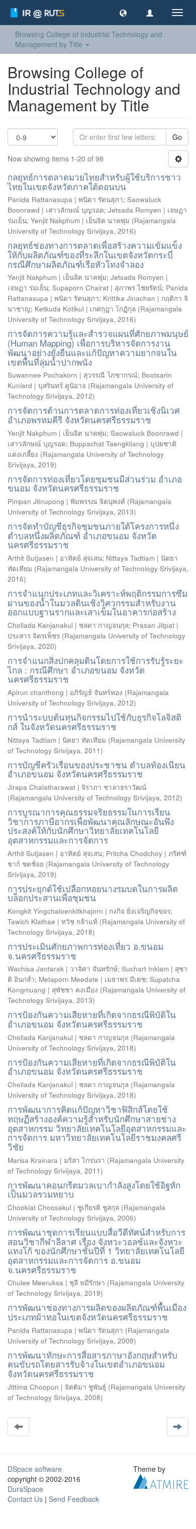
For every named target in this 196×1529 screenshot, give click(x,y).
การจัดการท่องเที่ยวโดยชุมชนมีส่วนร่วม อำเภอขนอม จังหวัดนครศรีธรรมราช (95, 483)
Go (177, 137)
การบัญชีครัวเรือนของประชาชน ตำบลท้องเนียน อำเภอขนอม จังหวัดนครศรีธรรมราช (96, 769)
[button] (123, 12)
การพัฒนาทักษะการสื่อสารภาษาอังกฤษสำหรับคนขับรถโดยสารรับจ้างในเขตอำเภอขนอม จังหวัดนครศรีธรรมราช (92, 1364)
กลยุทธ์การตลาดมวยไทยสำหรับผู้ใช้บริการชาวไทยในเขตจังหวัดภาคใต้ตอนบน (94, 182)
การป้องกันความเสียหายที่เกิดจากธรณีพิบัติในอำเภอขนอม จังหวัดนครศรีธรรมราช (92, 1019)
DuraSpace (25, 1489)
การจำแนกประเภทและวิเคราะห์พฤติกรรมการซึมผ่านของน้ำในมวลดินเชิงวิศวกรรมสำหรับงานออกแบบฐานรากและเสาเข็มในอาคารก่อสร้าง (97, 602)
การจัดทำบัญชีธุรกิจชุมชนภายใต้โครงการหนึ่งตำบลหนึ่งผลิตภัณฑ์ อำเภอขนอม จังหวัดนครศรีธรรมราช (93, 535)
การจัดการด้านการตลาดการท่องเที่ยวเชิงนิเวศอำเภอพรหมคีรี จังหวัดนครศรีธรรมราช (94, 415)
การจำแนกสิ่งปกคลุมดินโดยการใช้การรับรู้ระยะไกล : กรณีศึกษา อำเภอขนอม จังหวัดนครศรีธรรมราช (95, 669)
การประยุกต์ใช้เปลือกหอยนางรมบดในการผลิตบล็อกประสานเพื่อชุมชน (93, 893)
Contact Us (25, 1499)
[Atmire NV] (160, 1480)
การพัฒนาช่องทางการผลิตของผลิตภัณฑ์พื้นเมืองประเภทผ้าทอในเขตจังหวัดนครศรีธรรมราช (97, 1312)
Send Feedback (74, 1499)
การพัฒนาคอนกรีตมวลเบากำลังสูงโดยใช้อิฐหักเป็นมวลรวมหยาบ (94, 1189)
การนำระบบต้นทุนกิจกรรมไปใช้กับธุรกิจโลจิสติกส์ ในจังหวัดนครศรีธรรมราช (94, 722)
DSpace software (35, 1469)
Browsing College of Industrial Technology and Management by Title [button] (88, 39)
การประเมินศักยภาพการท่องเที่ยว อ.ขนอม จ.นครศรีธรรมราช (85, 951)
